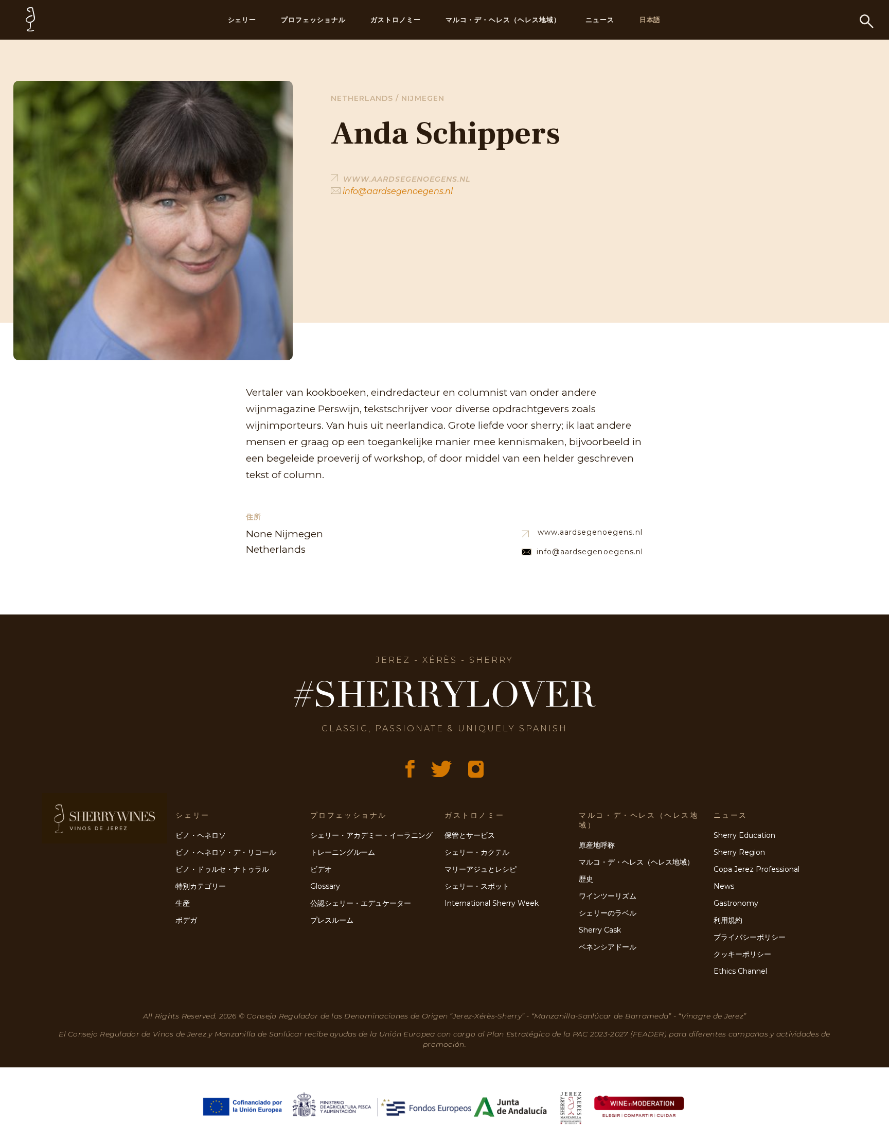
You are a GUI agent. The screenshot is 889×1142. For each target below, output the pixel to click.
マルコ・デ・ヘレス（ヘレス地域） (503, 19)
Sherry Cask (600, 930)
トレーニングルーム (342, 852)
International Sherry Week (491, 903)
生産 (182, 903)
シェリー (242, 19)
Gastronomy (736, 903)
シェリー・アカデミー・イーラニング (371, 835)
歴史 (586, 879)
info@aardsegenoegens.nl (397, 191)
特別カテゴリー (200, 886)
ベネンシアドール (607, 947)
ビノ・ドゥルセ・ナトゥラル (222, 869)
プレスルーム (331, 920)
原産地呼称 (597, 845)
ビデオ (321, 869)
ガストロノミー (395, 19)
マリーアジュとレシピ (480, 869)
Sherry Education (744, 835)
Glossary (325, 886)
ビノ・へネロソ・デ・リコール (225, 852)
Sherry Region (739, 852)
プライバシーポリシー (750, 937)
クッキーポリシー (742, 954)
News (724, 886)
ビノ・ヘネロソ (200, 835)
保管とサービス (469, 835)
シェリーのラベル (607, 913)
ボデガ (186, 920)
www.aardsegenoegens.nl (590, 532)
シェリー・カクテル (476, 852)
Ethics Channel (740, 971)
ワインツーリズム (607, 896)
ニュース (599, 19)
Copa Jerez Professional (756, 869)
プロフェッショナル (313, 19)
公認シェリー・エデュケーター (360, 903)
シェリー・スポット (476, 886)
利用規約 (728, 920)
